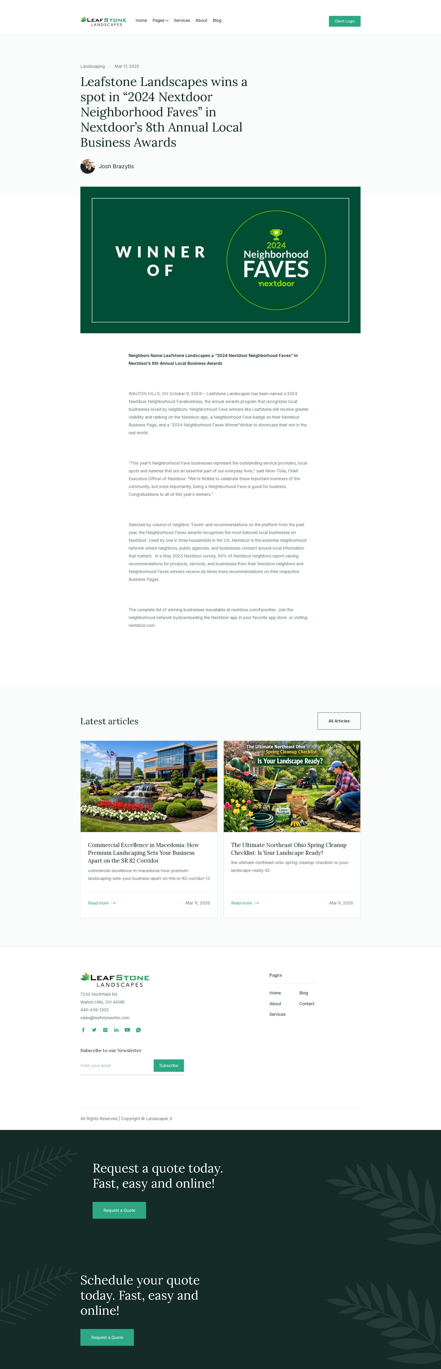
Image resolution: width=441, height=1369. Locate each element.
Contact (306, 1003)
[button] (160, 20)
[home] (103, 21)
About (201, 20)
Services (182, 20)
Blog (217, 20)
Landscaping (92, 66)
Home (141, 20)
